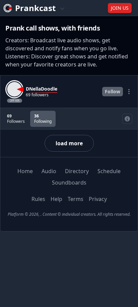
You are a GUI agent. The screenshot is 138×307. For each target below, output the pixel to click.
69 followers (37, 95)
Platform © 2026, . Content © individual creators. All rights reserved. (69, 214)
